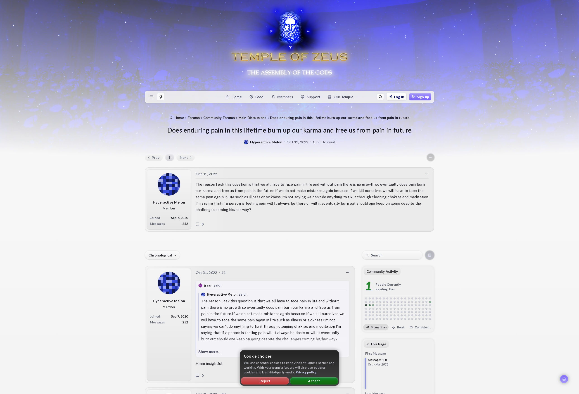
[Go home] (564, 379)
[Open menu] (151, 96)
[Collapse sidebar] (429, 255)
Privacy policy (306, 372)
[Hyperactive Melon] (246, 142)
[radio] (376, 327)
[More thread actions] (430, 157)
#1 (223, 272)
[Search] (380, 97)
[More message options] (426, 174)
